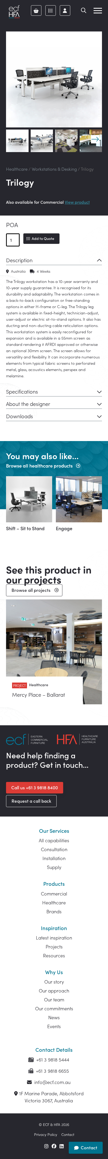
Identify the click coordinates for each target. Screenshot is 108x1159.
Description (19, 260)
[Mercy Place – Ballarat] (54, 651)
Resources (54, 955)
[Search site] (83, 10)
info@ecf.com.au (52, 1082)
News (54, 1017)
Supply (54, 867)
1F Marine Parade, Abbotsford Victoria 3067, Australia (51, 1097)
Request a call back (31, 801)
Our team (54, 999)
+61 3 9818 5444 (52, 1059)
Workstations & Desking (54, 169)
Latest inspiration (54, 937)
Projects (54, 946)
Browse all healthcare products (39, 465)
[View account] (65, 10)
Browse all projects (31, 590)
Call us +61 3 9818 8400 (34, 787)
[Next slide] (95, 139)
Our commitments (54, 1008)
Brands (54, 911)
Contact (67, 1134)
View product (77, 202)
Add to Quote (43, 238)
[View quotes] (50, 10)
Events (54, 1026)
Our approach (54, 990)
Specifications (22, 391)
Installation (54, 858)
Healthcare (17, 169)
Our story (54, 981)
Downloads (19, 416)
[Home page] (14, 12)
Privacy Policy (45, 1134)
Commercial (54, 893)
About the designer (28, 403)
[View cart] (36, 10)
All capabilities (54, 840)
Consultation (54, 849)
